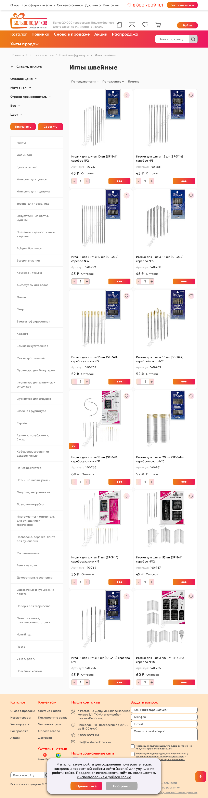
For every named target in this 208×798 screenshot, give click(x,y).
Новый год (24, 634)
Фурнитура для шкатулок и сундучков (36, 384)
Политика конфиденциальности (154, 783)
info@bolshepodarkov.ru (94, 742)
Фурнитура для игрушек (34, 399)
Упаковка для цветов (32, 179)
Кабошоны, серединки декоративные (33, 453)
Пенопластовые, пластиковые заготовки (33, 620)
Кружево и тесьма (29, 273)
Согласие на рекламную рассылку (155, 787)
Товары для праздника (33, 203)
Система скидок (70, 5)
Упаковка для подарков (34, 191)
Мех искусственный (31, 358)
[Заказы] (119, 25)
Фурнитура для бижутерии (36, 370)
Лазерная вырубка (30, 504)
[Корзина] (158, 26)
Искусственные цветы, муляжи (33, 218)
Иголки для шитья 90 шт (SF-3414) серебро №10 (160, 660)
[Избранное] (145, 26)
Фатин (21, 297)
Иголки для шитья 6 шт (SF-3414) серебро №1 (100, 660)
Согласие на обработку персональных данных (164, 792)
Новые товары (20, 717)
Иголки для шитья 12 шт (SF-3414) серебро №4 (94, 259)
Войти (187, 25)
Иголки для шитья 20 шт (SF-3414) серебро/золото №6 (160, 459)
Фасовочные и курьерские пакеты (35, 592)
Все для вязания (28, 260)
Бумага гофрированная (33, 321)
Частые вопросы (50, 724)
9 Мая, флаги (26, 659)
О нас (15, 5)
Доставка (93, 5)
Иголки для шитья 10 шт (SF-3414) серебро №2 (94, 158)
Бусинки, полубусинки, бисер (33, 437)
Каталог (18, 34)
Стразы (22, 423)
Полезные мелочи (29, 671)
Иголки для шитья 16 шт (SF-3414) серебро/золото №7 (94, 359)
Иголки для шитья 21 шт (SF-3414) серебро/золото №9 (94, 559)
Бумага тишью (27, 167)
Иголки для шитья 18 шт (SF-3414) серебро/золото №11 (94, 459)
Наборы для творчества (34, 606)
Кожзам (22, 333)
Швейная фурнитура (31, 411)
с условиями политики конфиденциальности (162, 755)
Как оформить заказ (38, 5)
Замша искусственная (32, 346)
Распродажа (125, 34)
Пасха (21, 646)
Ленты (21, 142)
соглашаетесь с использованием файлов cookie (116, 775)
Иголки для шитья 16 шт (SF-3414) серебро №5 (159, 259)
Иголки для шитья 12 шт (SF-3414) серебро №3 (159, 158)
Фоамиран (24, 155)
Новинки (40, 34)
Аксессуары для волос (32, 285)
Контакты (111, 5)
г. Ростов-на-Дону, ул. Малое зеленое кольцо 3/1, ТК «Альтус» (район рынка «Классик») (104, 714)
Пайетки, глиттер (29, 468)
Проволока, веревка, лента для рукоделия (36, 539)
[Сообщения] (132, 26)
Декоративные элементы (35, 577)
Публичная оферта (144, 778)
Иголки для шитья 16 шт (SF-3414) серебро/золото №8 (159, 359)
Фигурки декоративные (33, 492)
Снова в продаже (72, 34)
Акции (100, 34)
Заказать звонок (182, 5)
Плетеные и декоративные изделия (36, 234)
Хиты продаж (24, 44)
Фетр (20, 309)
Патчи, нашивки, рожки (33, 480)
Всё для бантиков (29, 248)
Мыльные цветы (28, 553)
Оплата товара (49, 731)
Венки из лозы (27, 565)
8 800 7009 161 (88, 735)
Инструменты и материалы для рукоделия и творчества (36, 521)
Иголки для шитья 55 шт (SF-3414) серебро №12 (159, 559)
